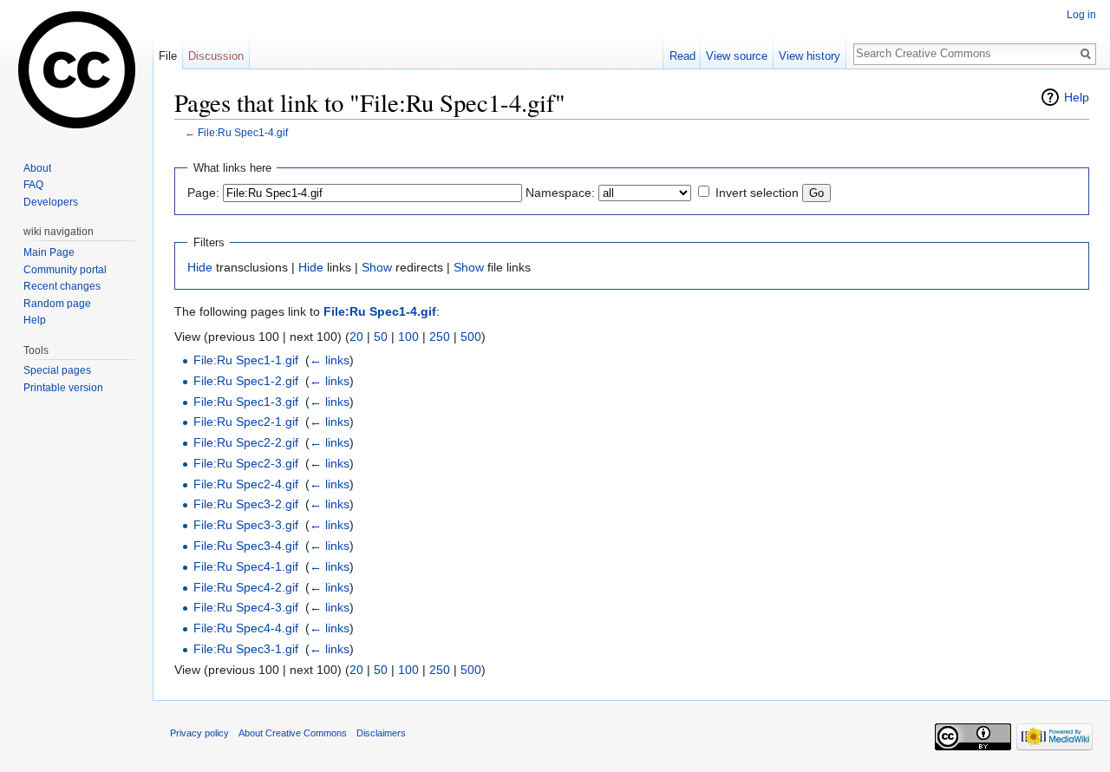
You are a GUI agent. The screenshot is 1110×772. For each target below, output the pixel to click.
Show (377, 267)
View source (736, 55)
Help (1076, 97)
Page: (203, 193)
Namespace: (560, 193)
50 (381, 336)
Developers (50, 202)
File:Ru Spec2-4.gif (245, 484)
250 (439, 336)
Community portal (65, 270)
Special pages (57, 370)
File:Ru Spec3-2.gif (245, 504)
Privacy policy (199, 733)
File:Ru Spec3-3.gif (245, 525)
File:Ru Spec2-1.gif (245, 422)
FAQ (33, 185)
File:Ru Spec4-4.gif (245, 628)
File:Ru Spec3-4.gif (245, 546)
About (37, 168)
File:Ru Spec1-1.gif (245, 360)
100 (408, 336)
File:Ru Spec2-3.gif (245, 463)
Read (682, 55)
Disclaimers (381, 733)
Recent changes (62, 286)
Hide (199, 267)
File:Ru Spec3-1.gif (245, 649)
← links (329, 360)
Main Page (49, 252)
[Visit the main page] (76, 69)
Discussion (216, 55)
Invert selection (757, 193)
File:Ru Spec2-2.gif (245, 442)
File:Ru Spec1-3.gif (245, 402)
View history (809, 55)
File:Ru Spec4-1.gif (245, 566)
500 (470, 336)
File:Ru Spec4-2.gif (245, 587)
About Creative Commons (292, 733)
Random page (57, 304)
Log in (1081, 15)
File (168, 55)
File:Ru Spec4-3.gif (245, 607)
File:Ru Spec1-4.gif (243, 132)
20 (356, 336)
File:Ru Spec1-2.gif (245, 381)
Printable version (63, 388)
